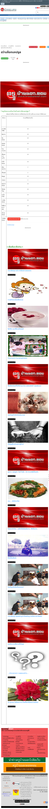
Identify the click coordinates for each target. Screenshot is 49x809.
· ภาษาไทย (17, 745)
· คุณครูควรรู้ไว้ (40, 744)
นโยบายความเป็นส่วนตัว (5, 2)
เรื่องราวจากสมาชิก (33, 47)
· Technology (5, 736)
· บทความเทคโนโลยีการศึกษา (8, 738)
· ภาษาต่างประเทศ (19, 743)
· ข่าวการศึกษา (30, 736)
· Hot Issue (5, 750)
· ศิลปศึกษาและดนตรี (19, 750)
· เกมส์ (28, 747)
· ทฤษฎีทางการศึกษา (41, 736)
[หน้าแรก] (2, 18)
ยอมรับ (2, 3)
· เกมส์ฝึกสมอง (30, 749)
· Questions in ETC (6, 754)
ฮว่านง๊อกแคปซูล (10, 225)
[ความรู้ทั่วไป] (3, 20)
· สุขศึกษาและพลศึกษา (20, 747)
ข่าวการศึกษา (4, 46)
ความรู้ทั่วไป (11, 46)
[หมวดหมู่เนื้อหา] (30, 18)
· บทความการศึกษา (41, 738)
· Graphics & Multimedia (8, 741)
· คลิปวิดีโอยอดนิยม (31, 743)
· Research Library (6, 752)
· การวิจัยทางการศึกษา (41, 740)
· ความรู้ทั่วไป (18, 736)
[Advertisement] (28, 237)
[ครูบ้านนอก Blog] (15, 18)
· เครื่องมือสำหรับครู (41, 753)
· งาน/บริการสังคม (31, 741)
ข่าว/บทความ (43, 47)
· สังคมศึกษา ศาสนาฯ (19, 749)
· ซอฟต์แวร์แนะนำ (6, 747)
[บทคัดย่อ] (45, 18)
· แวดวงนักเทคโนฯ (6, 756)
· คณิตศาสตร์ (18, 738)
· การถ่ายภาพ (5, 749)
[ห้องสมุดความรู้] (21, 18)
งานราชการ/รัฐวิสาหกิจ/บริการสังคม (11, 47)
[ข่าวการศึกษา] (9, 18)
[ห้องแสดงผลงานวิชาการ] (38, 18)
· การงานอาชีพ (18, 752)
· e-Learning (5, 740)
